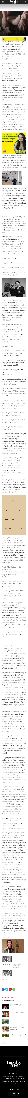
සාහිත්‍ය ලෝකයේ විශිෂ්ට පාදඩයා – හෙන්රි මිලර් (17, 966)
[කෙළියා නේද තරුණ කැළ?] (5, 1035)
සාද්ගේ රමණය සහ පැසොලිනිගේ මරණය (6, 979)
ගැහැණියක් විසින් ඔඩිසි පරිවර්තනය (17, 1028)
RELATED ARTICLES (7, 997)
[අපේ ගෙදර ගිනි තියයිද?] (5, 1014)
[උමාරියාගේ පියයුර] (5, 1006)
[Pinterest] (10, 989)
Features (3, 29)
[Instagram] (14, 1094)
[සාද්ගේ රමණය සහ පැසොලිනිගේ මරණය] (7, 973)
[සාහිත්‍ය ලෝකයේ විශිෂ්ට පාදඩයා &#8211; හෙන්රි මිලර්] (18, 959)
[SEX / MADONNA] (7, 959)
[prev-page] (3, 1043)
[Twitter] (6, 989)
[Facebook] (3, 989)
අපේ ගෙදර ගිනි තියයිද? (17, 1012)
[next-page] (5, 1043)
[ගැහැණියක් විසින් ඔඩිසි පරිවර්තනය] (5, 1029)
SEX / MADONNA (6, 964)
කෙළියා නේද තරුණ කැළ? (18, 1035)
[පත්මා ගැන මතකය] (5, 1021)
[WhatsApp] (13, 989)
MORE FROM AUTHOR (8, 1000)
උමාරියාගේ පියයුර (15, 1005)
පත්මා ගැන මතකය (15, 1020)
